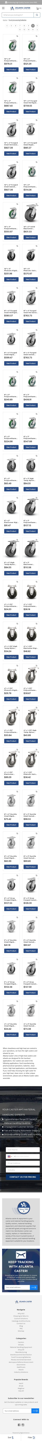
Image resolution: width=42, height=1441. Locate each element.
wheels (21, 1345)
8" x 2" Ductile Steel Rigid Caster (10, 815)
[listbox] (10, 1437)
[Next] (37, 30)
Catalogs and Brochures (21, 1321)
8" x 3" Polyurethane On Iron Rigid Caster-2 (10, 395)
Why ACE (21, 1314)
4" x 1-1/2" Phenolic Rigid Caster (10, 689)
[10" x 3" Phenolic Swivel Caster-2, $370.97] (30, 255)
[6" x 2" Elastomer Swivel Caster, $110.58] (30, 549)
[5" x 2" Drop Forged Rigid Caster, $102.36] (11, 969)
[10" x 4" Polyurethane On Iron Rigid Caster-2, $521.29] (30, 45)
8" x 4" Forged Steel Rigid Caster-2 (10, 353)
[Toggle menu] (3, 8)
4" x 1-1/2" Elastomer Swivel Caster (10, 773)
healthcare (21, 1367)
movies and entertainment (21, 1360)
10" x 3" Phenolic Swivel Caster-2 (30, 269)
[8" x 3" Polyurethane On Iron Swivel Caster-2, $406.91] (30, 381)
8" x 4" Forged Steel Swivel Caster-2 (30, 353)
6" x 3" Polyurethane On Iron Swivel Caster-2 (30, 437)
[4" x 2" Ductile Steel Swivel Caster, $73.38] (30, 1010)
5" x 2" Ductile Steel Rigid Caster (10, 941)
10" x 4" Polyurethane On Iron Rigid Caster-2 (29, 60)
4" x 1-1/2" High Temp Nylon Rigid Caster (10, 647)
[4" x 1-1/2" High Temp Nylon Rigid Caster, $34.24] (11, 633)
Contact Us (21, 1324)
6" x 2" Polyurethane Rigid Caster (10, 479)
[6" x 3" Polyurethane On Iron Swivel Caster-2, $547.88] (30, 423)
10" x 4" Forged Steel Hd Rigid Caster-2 (30, 102)
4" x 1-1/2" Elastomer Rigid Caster (31, 647)
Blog (21, 1326)
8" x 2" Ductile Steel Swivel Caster (30, 815)
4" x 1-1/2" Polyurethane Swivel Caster (29, 689)
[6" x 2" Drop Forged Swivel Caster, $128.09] (30, 885)
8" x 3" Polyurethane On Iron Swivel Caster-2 (30, 395)
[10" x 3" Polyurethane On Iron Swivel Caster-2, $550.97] (11, 213)
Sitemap (21, 1331)
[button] (31, 1437)
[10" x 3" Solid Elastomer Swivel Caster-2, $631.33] (30, 213)
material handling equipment (21, 1347)
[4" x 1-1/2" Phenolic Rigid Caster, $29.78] (11, 675)
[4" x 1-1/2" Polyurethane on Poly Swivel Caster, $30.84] (11, 717)
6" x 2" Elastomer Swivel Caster (29, 563)
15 (33, 30)
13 (24, 30)
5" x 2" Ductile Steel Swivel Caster (30, 941)
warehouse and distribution (21, 1355)
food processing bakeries (21, 1357)
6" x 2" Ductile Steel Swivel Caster (30, 857)
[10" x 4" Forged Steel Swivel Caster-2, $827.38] (11, 171)
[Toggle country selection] (10, 1156)
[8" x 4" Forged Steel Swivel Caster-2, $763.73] (30, 339)
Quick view (17, 39)
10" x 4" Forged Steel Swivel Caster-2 (11, 186)
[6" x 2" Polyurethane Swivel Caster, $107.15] (30, 507)
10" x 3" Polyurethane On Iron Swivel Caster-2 (10, 228)
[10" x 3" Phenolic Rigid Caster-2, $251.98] (11, 255)
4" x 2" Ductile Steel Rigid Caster (10, 1025)
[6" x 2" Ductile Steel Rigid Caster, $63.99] (11, 843)
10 (33, 26)
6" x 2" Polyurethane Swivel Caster (29, 521)
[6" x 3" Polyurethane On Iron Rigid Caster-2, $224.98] (11, 423)
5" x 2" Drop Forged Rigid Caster (10, 983)
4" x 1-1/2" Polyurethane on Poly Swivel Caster (10, 731)
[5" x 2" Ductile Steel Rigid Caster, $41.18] (11, 927)
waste (21, 1370)
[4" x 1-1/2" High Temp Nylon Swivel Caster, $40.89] (30, 717)
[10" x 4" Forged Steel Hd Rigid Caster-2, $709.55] (30, 87)
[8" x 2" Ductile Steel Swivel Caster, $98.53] (30, 801)
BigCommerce (24, 1433)
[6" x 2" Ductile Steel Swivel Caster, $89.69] (30, 843)
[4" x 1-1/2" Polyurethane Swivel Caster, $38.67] (30, 675)
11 (37, 26)
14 (28, 30)
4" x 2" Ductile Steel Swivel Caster (30, 1025)
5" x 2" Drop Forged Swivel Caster (30, 983)
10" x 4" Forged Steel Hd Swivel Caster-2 (11, 144)
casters (21, 1342)
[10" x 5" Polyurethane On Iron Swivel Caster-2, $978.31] (11, 45)
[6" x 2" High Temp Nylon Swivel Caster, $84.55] (11, 549)
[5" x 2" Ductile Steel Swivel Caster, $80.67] (30, 927)
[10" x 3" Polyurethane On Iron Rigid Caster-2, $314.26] (30, 171)
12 (20, 30)
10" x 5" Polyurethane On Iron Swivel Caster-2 (10, 60)
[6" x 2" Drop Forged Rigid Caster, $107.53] (11, 885)
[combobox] (21, 14)
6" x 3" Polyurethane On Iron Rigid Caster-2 (10, 437)
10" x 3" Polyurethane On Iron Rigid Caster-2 (29, 186)
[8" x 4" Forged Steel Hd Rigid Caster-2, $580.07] (11, 297)
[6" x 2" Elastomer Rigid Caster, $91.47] (11, 507)
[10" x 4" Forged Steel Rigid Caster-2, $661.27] (30, 129)
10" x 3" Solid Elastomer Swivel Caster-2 (30, 228)
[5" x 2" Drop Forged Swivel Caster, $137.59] (30, 969)
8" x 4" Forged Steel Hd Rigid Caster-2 (10, 311)
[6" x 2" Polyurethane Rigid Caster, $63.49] (11, 465)
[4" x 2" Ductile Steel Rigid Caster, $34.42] (11, 1010)
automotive (21, 1365)
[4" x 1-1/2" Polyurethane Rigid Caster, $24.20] (11, 591)
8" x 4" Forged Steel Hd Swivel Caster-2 (30, 311)
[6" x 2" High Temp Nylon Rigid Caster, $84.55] (30, 465)
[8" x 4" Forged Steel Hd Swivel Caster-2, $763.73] (30, 297)
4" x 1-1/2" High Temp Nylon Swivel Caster (30, 731)
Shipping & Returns (21, 1316)
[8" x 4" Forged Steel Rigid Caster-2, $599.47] (11, 339)
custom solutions (21, 1319)
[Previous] (7, 26)
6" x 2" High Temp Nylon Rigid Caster (29, 479)
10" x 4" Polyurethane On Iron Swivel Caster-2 (10, 102)
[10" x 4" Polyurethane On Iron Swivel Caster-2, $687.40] (11, 87)
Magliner (21, 1388)
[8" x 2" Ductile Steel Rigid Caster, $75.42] (11, 801)
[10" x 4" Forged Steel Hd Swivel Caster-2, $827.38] (11, 129)
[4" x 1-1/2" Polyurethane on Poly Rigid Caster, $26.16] (30, 591)
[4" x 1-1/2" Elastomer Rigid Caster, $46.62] (30, 633)
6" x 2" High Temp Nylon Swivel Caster (10, 563)
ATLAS (21, 1386)
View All (21, 1391)
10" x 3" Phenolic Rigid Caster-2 (10, 269)
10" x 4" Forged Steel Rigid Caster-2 (30, 144)
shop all (21, 1350)
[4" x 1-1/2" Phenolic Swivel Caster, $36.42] (30, 759)
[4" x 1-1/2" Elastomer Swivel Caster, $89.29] (11, 759)
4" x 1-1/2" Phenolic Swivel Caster (30, 773)
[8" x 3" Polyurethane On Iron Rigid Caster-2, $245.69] (11, 381)
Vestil (21, 1383)
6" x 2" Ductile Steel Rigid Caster (10, 857)
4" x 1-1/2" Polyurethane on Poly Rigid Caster (29, 605)
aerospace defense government (21, 1362)
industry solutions (21, 1372)
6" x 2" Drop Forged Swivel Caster (30, 899)
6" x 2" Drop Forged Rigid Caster (10, 899)
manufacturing (21, 1352)
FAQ (21, 1328)
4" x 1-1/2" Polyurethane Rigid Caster (10, 605)
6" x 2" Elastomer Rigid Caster (11, 521)
